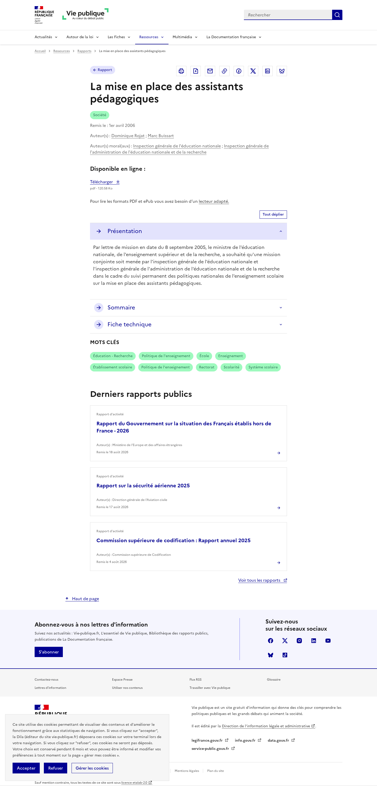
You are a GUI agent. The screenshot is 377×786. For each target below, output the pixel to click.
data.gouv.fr (279, 740)
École (204, 356)
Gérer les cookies (92, 768)
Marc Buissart (161, 136)
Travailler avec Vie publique (210, 688)
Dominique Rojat (128, 136)
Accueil (40, 51)
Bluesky (270, 655)
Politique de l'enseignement (166, 356)
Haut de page (85, 599)
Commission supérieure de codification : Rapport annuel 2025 (173, 540)
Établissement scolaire (112, 367)
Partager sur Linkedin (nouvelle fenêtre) (267, 71)
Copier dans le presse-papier (224, 71)
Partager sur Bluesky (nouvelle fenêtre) (282, 71)
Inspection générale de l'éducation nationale (177, 146)
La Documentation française (231, 37)
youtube (328, 641)
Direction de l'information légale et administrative (266, 726)
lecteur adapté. (214, 201)
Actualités (43, 37)
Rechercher (337, 15)
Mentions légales (187, 771)
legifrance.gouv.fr (208, 740)
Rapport (105, 70)
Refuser (55, 768)
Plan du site (215, 771)
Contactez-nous (46, 679)
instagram (299, 641)
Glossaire (274, 679)
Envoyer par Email (210, 71)
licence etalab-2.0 (134, 782)
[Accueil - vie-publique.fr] (85, 15)
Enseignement (230, 356)
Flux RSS (196, 679)
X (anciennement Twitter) (285, 641)
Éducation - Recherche (113, 356)
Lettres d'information (50, 688)
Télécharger (105, 182)
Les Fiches (116, 37)
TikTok (285, 655)
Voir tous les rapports (259, 580)
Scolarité (231, 367)
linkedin (314, 641)
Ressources (148, 37)
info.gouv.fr (245, 740)
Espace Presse (122, 679)
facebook (270, 641)
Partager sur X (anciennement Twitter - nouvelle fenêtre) (253, 71)
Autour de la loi (79, 37)
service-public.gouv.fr (211, 748)
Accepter (26, 768)
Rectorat (206, 367)
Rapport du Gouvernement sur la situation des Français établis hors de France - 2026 (183, 427)
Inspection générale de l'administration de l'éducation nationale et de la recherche (179, 149)
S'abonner (49, 652)
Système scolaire (263, 367)
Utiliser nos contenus (127, 688)
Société (99, 115)
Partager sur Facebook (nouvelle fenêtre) (239, 71)
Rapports (84, 51)
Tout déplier (273, 214)
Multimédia (182, 37)
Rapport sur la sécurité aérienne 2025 (143, 485)
